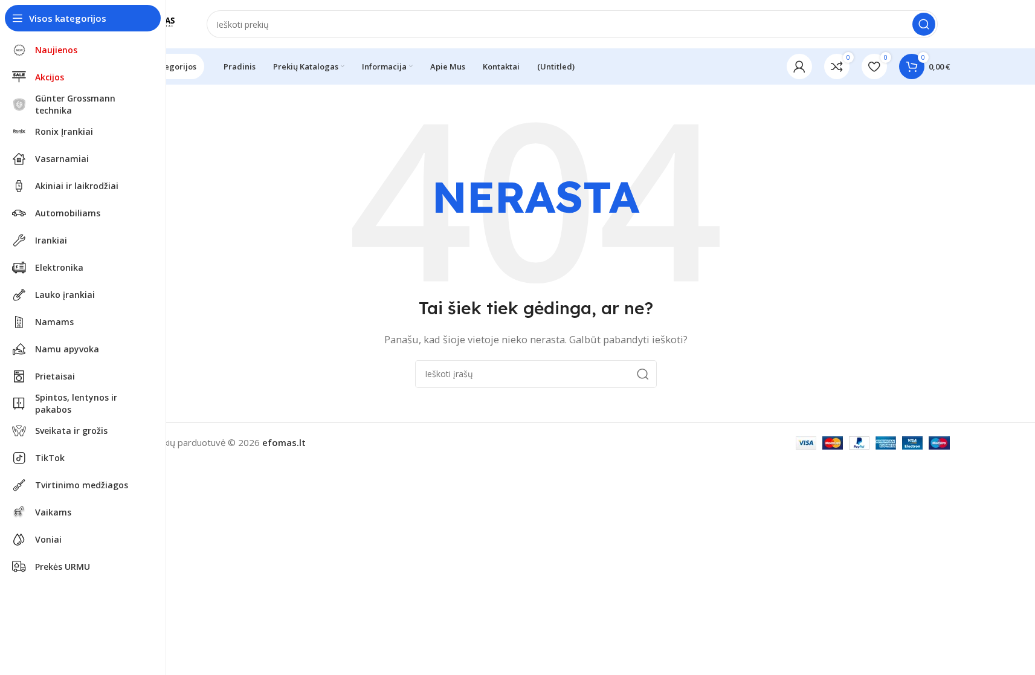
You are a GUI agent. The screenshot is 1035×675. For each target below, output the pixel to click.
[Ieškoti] (923, 24)
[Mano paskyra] (799, 66)
